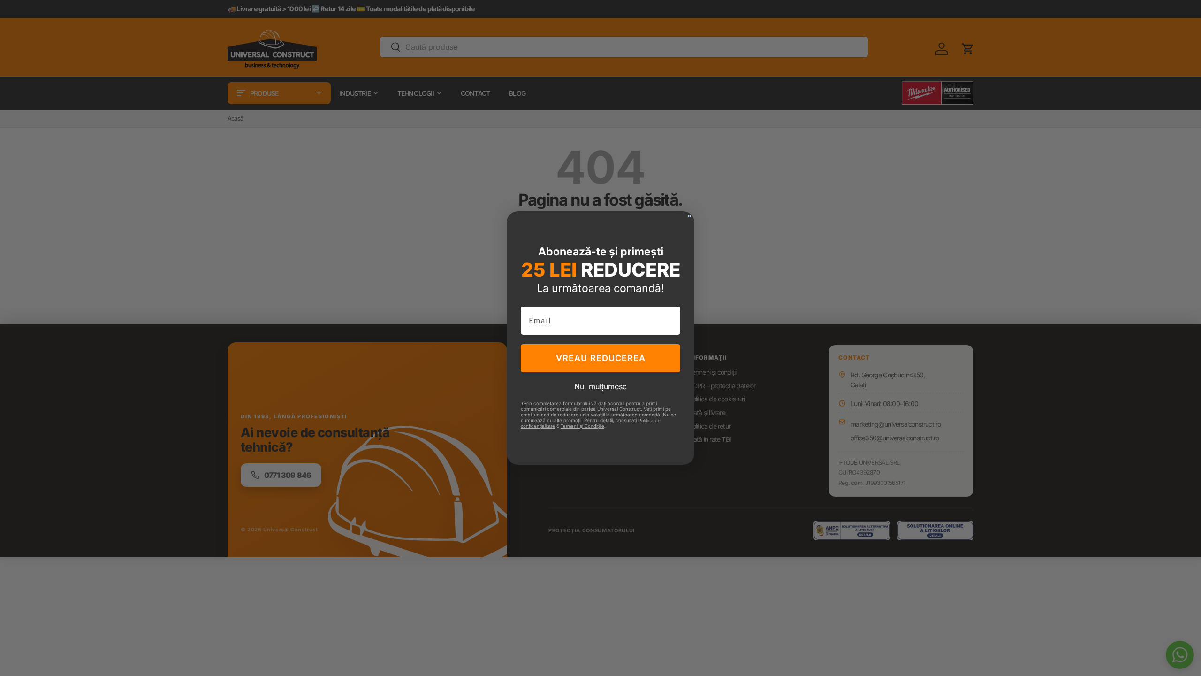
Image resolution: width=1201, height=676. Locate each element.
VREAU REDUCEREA (601, 358)
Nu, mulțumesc (600, 386)
